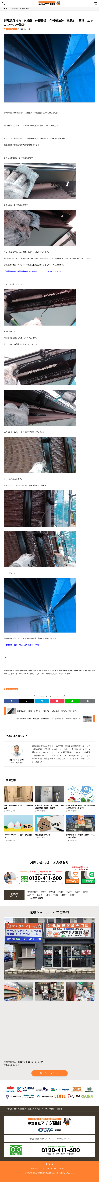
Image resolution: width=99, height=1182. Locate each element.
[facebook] (47, 1164)
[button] (11, 701)
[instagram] (49, 1164)
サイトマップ (63, 1168)
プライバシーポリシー (48, 1168)
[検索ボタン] (3, 3)
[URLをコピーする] (87, 701)
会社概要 (34, 1168)
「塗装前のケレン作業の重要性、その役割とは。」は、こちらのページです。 (33, 271)
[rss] (52, 1164)
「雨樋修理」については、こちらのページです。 (22, 645)
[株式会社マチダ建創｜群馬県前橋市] (49, 3)
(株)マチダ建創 (16, 759)
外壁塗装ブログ (11, 29)
